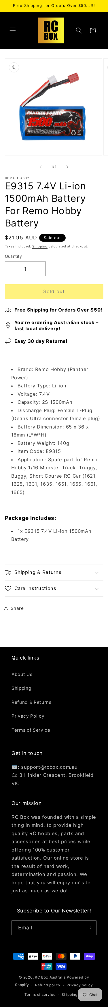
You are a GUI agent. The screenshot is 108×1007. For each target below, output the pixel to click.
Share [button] (17, 608)
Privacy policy (80, 985)
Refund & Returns (32, 702)
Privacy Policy (28, 716)
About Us (22, 674)
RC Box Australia (50, 977)
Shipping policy (76, 994)
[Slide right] (67, 166)
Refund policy (47, 985)
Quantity (13, 256)
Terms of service (39, 994)
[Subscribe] (89, 927)
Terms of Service (31, 730)
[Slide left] (40, 166)
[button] (13, 30)
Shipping (40, 246)
